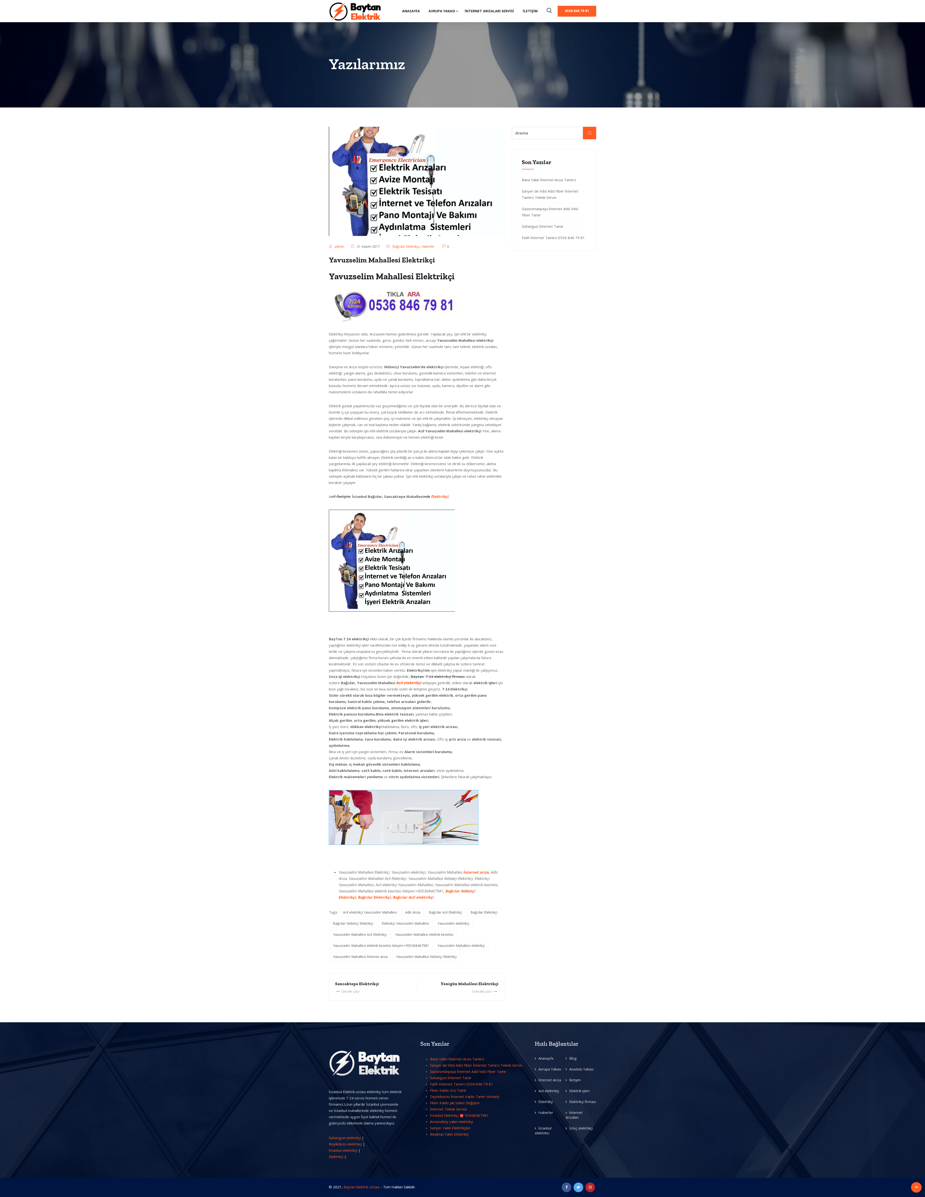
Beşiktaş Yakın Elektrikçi (449, 1134)
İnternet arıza (476, 872)
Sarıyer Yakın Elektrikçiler (450, 1127)
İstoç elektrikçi (581, 1128)
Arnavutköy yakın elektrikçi (451, 1121)
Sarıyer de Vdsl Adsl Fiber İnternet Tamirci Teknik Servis (476, 1065)
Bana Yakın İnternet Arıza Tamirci (549, 179)
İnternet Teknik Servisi (448, 1109)
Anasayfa (411, 11)
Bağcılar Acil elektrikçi (413, 897)
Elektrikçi (439, 496)
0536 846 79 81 (577, 10)
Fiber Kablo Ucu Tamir (448, 1090)
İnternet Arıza (549, 1079)
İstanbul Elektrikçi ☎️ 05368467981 (459, 1115)
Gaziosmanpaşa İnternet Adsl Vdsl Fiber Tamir (468, 1071)
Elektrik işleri (579, 1090)
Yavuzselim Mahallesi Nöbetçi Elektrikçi (426, 956)
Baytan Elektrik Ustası (362, 1186)
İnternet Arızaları (574, 1115)
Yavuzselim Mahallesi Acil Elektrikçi (360, 934)
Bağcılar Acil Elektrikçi (445, 912)
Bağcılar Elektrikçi (405, 246)
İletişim (530, 11)
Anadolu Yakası (581, 1069)
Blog (573, 1058)
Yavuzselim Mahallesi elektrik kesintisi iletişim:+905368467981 (381, 945)
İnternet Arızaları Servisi (489, 11)
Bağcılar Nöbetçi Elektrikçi (353, 923)
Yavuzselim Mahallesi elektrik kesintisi (424, 934)
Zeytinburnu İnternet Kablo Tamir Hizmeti (464, 1096)
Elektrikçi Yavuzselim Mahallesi (405, 923)
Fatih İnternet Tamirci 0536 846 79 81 (553, 237)
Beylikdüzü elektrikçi (345, 1144)
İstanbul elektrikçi (343, 1150)
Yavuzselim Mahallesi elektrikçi (461, 945)
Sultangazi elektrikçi (345, 1137)
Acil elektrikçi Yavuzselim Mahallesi (370, 912)
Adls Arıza (412, 912)
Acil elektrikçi (548, 1090)
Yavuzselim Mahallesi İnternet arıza (360, 956)
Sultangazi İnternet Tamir (542, 226)
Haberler (428, 246)
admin (339, 246)
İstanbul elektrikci (543, 1130)
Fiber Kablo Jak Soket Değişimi (454, 1102)
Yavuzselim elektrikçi (453, 923)
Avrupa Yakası (442, 11)
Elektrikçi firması (582, 1101)
